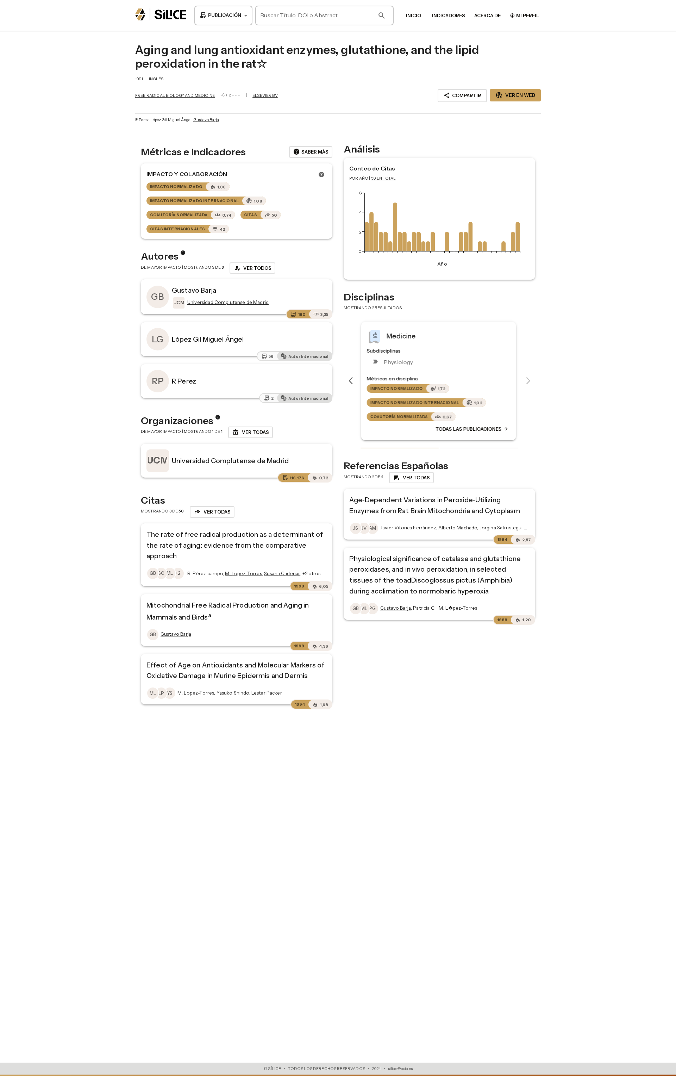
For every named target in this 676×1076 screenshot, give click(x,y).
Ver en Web (515, 95)
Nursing (399, 335)
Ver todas (250, 432)
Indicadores (448, 15)
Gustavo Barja (206, 119)
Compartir (462, 95)
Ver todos (252, 268)
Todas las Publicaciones (472, 429)
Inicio (413, 15)
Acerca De (487, 15)
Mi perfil (524, 15)
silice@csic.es (400, 1068)
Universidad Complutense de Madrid (230, 460)
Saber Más (310, 152)
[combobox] (223, 15)
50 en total (383, 178)
